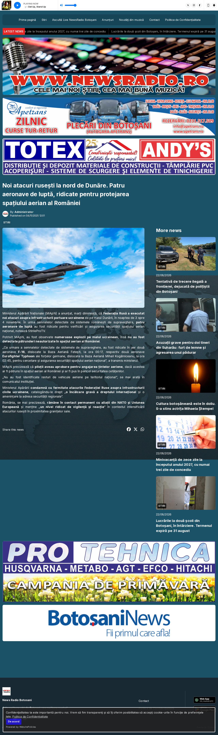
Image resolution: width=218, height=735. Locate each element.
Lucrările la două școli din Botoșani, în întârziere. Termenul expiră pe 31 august (105, 31)
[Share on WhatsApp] (142, 429)
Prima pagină (27, 19)
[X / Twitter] (188, 5)
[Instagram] (194, 5)
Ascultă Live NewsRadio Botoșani (74, 19)
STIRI (6, 222)
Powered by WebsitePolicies (21, 727)
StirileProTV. (37, 331)
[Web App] (208, 5)
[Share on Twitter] (136, 429)
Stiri (44, 19)
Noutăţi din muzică (131, 19)
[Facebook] (199, 5)
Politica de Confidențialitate (30, 716)
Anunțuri (108, 19)
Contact (154, 19)
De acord (13, 721)
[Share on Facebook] (129, 429)
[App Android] (214, 5)
